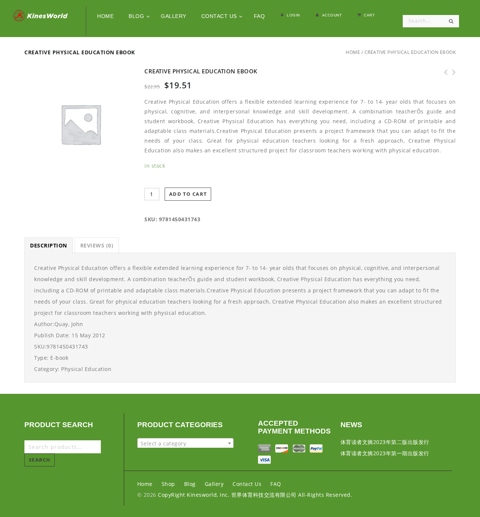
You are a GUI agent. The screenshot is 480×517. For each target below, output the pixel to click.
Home (353, 52)
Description (48, 245)
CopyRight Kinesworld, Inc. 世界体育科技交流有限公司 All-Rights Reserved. (255, 494)
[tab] (48, 245)
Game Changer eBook (443, 72)
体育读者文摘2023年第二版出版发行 (384, 441)
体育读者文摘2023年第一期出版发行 (384, 453)
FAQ (275, 483)
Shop (168, 483)
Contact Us (246, 483)
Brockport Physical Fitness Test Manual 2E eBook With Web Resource (451, 72)
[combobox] (185, 443)
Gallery (214, 483)
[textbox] (185, 443)
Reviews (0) (97, 245)
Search (40, 459)
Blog (190, 483)
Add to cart (188, 194)
